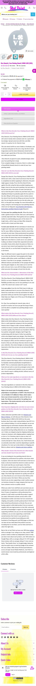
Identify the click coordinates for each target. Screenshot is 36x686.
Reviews (13, 19)
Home (2, 24)
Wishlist (20, 19)
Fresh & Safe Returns (16, 88)
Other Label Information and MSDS (14, 113)
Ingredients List (8, 118)
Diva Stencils (30, 24)
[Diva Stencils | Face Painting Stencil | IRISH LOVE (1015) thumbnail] (3, 57)
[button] (18, 76)
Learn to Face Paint (28, 19)
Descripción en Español (11, 123)
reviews (31, 530)
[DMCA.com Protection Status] (18, 679)
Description (7, 109)
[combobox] (16, 14)
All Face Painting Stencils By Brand (15, 24)
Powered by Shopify (18, 680)
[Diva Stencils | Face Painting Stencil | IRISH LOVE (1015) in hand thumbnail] (9, 57)
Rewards (6, 19)
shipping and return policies (24, 447)
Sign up (26, 627)
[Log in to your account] (29, 8)
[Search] (33, 14)
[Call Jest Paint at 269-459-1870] (5, 8)
